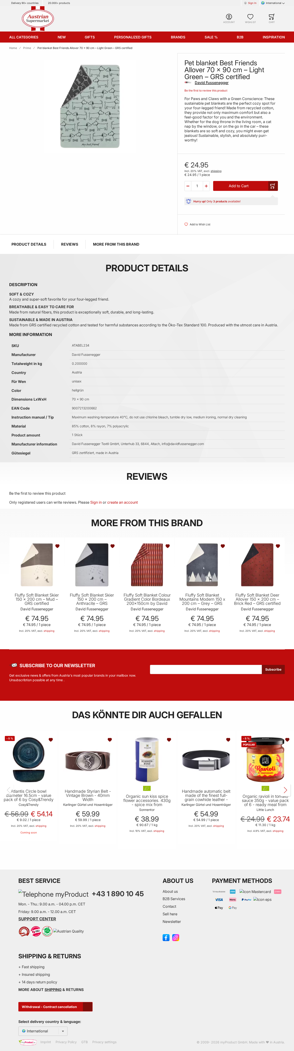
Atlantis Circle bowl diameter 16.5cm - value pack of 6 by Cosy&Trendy (29, 795)
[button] (187, 186)
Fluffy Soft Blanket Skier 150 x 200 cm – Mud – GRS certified (37, 599)
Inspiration (274, 37)
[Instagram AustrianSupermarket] (175, 937)
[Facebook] (166, 937)
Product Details (28, 244)
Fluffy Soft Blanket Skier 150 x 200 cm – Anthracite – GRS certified (92, 601)
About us (170, 891)
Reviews (69, 244)
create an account (122, 502)
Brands (178, 37)
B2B (240, 37)
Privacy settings (104, 1042)
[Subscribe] (273, 669)
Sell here (170, 914)
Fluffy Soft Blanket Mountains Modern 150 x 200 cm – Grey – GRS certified (202, 601)
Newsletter (172, 921)
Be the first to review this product (205, 90)
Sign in (96, 502)
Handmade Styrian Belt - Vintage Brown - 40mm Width (88, 795)
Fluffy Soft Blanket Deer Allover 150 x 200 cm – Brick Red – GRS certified (257, 599)
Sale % (211, 37)
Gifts (90, 37)
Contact (169, 906)
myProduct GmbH (233, 1042)
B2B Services (174, 898)
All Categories (23, 37)
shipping (216, 171)
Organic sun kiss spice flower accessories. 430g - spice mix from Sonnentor (147, 802)
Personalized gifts (133, 37)
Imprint (45, 1042)
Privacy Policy (66, 1042)
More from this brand (116, 244)
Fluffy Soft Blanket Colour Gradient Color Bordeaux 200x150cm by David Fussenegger (147, 601)
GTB (84, 1042)
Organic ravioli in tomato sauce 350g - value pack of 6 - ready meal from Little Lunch (265, 802)
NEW (62, 37)
